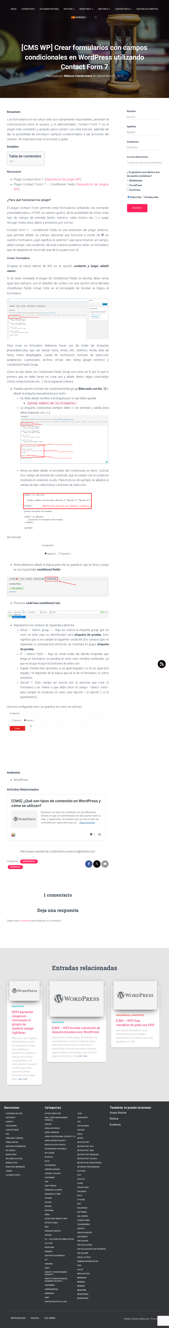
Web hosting (83, 1274)
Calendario (50, 1165)
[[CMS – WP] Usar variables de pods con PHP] (135, 995)
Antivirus (103, 9)
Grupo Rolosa (118, 1112)
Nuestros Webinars (15, 1167)
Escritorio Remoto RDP (56, 1219)
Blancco (49, 1157)
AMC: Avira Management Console (56, 1119)
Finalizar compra (14, 1138)
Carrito (9, 1122)
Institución (133, 141)
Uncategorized (84, 1233)
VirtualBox (82, 1241)
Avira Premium (52, 1132)
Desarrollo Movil (53, 1190)
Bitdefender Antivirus (56, 1149)
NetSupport (83, 1142)
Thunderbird (83, 1224)
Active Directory (53, 1113)
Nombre (131, 111)
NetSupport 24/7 (85, 1146)
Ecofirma (49, 1210)
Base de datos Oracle (55, 1145)
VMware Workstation (87, 1261)
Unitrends (82, 1237)
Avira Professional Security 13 (60, 1136)
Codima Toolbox (53, 1173)
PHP (79, 1175)
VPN (79, 1265)
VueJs (80, 1270)
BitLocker (49, 1153)
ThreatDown (83, 1220)
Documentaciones (49, 9)
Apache (48, 1124)
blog (47, 1161)
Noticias (68, 9)
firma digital (12, 1142)
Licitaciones (83, 1126)
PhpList (81, 1179)
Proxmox (81, 1191)
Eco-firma (50, 1318)
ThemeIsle (155, 1318)
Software (82, 1212)
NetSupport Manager (88, 1154)
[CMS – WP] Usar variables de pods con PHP (135, 1023)
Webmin (80, 1286)
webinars (81, 1278)
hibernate (49, 1293)
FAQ (7, 1134)
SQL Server (82, 1216)
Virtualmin (82, 1253)
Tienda (9, 1171)
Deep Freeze (50, 1186)
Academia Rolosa (14, 1113)
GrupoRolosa (18, 1318)
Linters (80, 1130)
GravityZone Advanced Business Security (56, 1280)
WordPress (82, 1298)
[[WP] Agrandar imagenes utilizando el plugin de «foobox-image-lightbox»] (24, 990)
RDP (79, 1204)
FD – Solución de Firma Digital (59, 1239)
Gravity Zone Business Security (56, 1273)
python (81, 1200)
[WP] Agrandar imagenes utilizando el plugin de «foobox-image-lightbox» (23, 1022)
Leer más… (23, 1079)
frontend (49, 1247)
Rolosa (114, 1118)
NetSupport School (87, 1159)
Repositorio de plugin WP (63, 179)
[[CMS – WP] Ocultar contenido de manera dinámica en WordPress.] (77, 998)
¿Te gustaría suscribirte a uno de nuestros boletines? (143, 174)
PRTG (79, 1196)
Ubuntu (81, 1228)
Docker (48, 1198)
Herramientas (28, 861)
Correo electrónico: (138, 157)
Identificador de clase (56, 1302)
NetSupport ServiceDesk (89, 1163)
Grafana (49, 1264)
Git (46, 1260)
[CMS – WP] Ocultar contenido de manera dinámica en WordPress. (76, 1030)
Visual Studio (84, 1257)
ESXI (47, 1227)
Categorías (11, 1126)
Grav (47, 1268)
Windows (81, 1290)
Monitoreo (86, 9)
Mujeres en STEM (14, 1159)
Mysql (80, 1138)
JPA (79, 1122)
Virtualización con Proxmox (91, 1249)
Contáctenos (122, 9)
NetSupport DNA (85, 1150)
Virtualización (84, 1245)
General (49, 1251)
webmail (81, 1282)
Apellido (131, 126)
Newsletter (11, 1163)
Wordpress (15, 867)
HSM (47, 1297)
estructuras (51, 1223)
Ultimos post (28, 9)
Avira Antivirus (52, 1128)
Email (47, 1214)
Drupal (48, 1202)
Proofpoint (83, 1187)
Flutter (48, 1243)
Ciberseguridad (52, 1169)
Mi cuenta (10, 1150)
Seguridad (82, 1208)
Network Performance (88, 1167)
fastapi (48, 1235)
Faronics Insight (53, 1231)
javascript (82, 1118)
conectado (25, 920)
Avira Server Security (55, 1141)
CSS (46, 1182)
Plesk (80, 1183)
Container (50, 1178)
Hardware (50, 1285)
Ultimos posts (13, 1175)
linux (80, 1134)
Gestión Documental (147, 9)
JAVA (79, 1113)
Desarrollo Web (53, 1194)
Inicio (14, 9)
